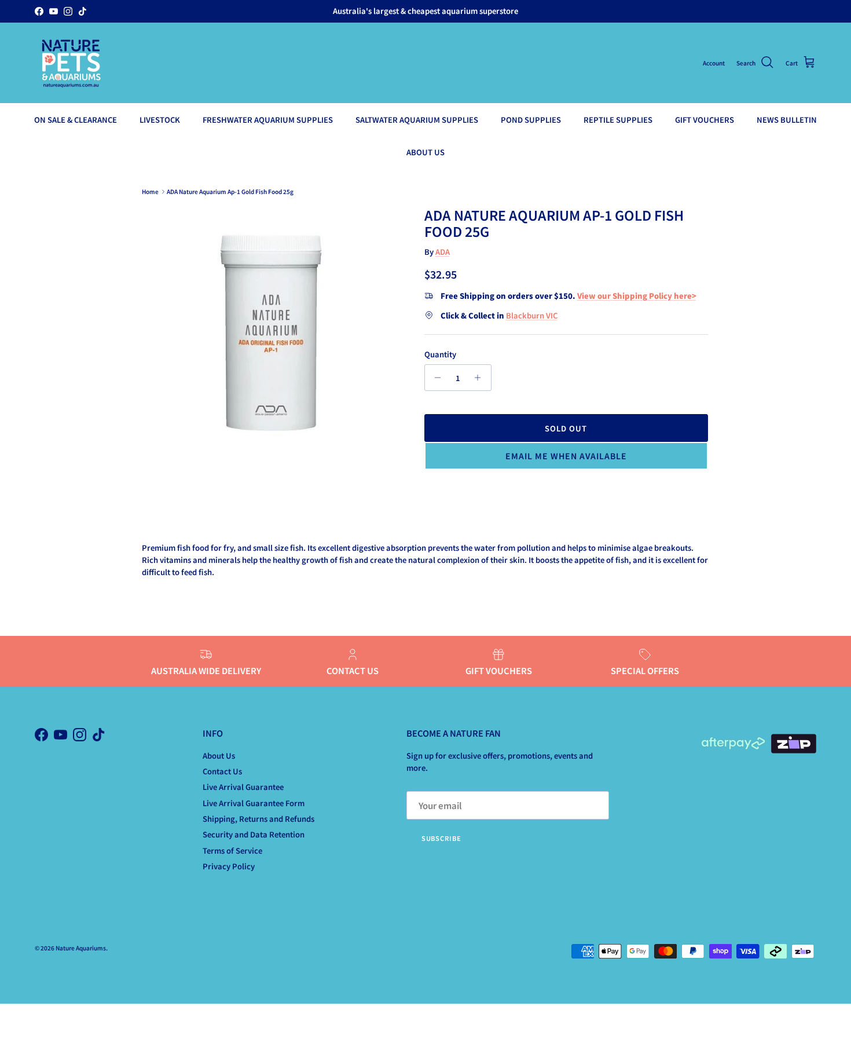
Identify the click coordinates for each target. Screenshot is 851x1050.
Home (150, 191)
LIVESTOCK (160, 119)
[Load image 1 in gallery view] (271, 335)
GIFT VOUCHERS (704, 119)
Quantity (440, 354)
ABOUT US (425, 151)
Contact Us (222, 771)
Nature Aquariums (81, 947)
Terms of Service (232, 850)
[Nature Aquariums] (71, 63)
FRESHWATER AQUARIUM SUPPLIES (268, 119)
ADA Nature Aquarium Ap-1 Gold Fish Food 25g (230, 191)
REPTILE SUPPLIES (618, 119)
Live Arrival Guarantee (243, 786)
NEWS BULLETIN (787, 119)
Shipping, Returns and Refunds (258, 818)
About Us (219, 755)
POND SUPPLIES (531, 119)
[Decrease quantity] (435, 377)
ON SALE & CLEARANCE (75, 119)
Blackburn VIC (531, 315)
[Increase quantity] (481, 377)
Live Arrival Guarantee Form (254, 802)
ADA (442, 251)
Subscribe (441, 838)
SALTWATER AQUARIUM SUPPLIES (416, 119)
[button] (566, 456)
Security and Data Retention (254, 834)
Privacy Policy (229, 866)
